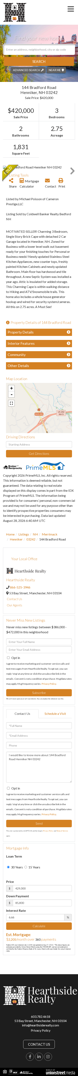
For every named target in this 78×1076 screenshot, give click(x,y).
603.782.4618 (40, 1016)
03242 (30, 539)
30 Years (16, 867)
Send (39, 823)
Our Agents (14, 605)
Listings (23, 534)
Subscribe (39, 693)
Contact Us (14, 599)
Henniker (16, 539)
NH (35, 534)
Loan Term (14, 856)
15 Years (34, 867)
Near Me (55, 69)
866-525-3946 (20, 587)
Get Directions (39, 453)
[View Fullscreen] (11, 403)
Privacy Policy (49, 683)
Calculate (39, 926)
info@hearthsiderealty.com (40, 1025)
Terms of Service (62, 831)
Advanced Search (26, 69)
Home (10, 534)
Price (10, 881)
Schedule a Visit (55, 713)
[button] (39, 61)
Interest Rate (16, 910)
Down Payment (17, 896)
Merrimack (49, 534)
